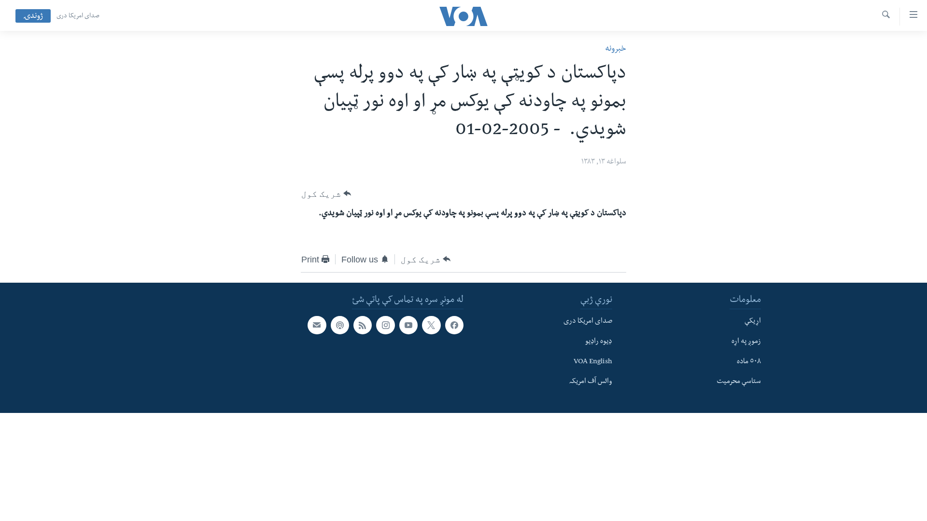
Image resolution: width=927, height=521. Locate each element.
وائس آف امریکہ (590, 382)
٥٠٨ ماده (749, 361)
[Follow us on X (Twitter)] (431, 325)
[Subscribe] (317, 325)
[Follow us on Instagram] (385, 325)
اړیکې (752, 321)
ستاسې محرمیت (738, 382)
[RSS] (362, 325)
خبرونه (615, 49)
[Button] (326, 194)
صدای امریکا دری (77, 16)
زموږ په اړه (746, 342)
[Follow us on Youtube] (408, 325)
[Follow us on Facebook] (454, 325)
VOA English (593, 361)
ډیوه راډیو (598, 342)
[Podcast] (340, 325)
